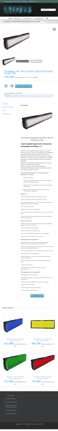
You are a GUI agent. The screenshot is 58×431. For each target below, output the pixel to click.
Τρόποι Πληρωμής (11, 410)
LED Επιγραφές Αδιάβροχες (18, 95)
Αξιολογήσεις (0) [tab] (6, 113)
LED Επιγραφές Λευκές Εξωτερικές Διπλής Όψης (38, 95)
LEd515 (41, 424)
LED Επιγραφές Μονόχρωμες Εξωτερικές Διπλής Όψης (38, 96)
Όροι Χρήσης (11, 395)
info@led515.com (33, 1)
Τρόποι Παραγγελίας (11, 413)
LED (40, 146)
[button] (54, 29)
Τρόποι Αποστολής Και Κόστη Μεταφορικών (11, 406)
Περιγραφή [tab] (5, 103)
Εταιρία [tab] (4, 110)
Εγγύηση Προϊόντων (11, 398)
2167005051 (23, 1)
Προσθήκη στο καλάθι (23, 86)
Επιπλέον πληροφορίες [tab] (8, 107)
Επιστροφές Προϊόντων (11, 402)
